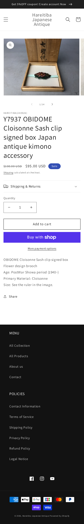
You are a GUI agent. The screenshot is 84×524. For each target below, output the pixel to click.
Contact (15, 377)
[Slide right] (52, 104)
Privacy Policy (19, 438)
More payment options (42, 248)
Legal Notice (18, 459)
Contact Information (24, 406)
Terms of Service (21, 417)
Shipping (8, 172)
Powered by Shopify (60, 515)
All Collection (19, 345)
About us (16, 366)
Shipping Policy (20, 427)
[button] (6, 19)
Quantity (9, 198)
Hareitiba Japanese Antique (35, 515)
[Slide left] (32, 104)
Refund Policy (19, 448)
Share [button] (13, 296)
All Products (18, 356)
